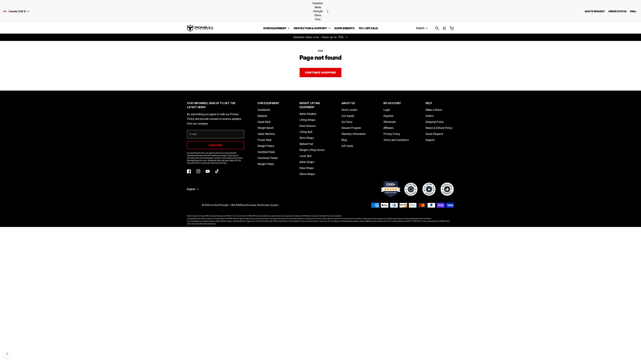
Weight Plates (266, 146)
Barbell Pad (306, 144)
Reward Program (351, 128)
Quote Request (434, 134)
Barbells (262, 115)
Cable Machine (266, 134)
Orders (429, 115)
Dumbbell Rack (266, 152)
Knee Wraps (306, 168)
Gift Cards (347, 146)
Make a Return (433, 109)
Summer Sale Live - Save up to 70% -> (320, 37)
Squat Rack (264, 122)
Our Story (347, 122)
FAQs (633, 11)
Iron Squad (348, 115)
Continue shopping (320, 72)
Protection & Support (310, 28)
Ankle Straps (306, 162)
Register (388, 115)
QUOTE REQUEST (595, 11)
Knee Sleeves (307, 126)
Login (386, 109)
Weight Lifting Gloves (312, 150)
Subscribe (215, 145)
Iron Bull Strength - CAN (222, 205)
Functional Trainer (268, 158)
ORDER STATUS (617, 11)
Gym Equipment (274, 28)
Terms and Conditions (396, 140)
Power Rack (265, 140)
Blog (344, 140)
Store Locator (349, 109)
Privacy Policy (391, 134)
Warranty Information (354, 134)
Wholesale (389, 122)
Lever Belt (305, 156)
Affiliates (388, 128)
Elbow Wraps (307, 174)
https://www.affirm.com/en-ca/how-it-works (232, 224)
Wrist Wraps (306, 138)
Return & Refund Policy (438, 128)
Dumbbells (264, 109)
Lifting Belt (305, 132)
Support (430, 140)
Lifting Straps (307, 120)
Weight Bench (266, 128)
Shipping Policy (434, 122)
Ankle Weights (307, 113)
